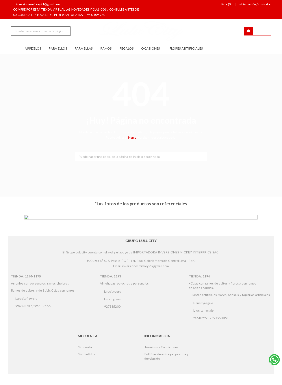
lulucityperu (112, 291)
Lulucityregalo (202, 303)
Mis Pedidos (86, 354)
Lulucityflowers (26, 298)
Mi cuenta (85, 347)
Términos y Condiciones (161, 347)
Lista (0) (226, 4)
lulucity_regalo (203, 310)
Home (132, 137)
